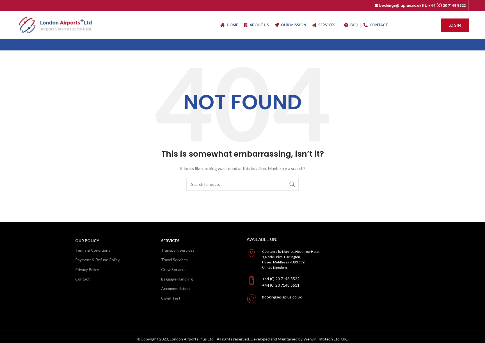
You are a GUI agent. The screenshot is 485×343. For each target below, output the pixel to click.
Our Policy (87, 240)
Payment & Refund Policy (97, 259)
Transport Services (178, 250)
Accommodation (175, 288)
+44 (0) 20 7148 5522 (280, 278)
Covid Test (170, 298)
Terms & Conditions (92, 250)
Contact (82, 279)
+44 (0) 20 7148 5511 (280, 285)
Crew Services (173, 269)
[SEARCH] (292, 184)
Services (170, 240)
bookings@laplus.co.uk (282, 297)
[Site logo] (56, 24)
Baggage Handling (177, 279)
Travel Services (174, 259)
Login (455, 25)
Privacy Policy (87, 269)
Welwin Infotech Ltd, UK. (325, 339)
